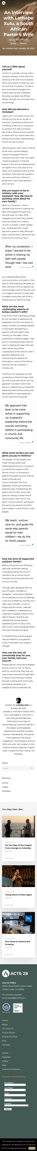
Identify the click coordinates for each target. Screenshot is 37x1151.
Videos (5, 787)
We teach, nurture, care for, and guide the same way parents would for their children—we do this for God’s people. (19, 530)
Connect (6, 1045)
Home (5, 1020)
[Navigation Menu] (34, 3)
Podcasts (6, 791)
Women (23, 43)
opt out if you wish (18, 1148)
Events (5, 783)
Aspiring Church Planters (18, 40)
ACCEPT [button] (32, 1148)
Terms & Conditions (11, 1069)
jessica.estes (9, 858)
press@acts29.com (16, 998)
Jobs (4, 1065)
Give (4, 1041)
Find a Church (8, 1033)
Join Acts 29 (7, 1028)
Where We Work (9, 1037)
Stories (13, 43)
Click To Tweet (25, 267)
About (5, 1024)
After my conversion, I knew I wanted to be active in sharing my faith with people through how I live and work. (19, 256)
